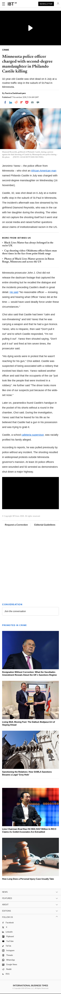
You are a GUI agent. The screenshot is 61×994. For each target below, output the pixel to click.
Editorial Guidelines (44, 525)
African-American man (43, 170)
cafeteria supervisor (33, 434)
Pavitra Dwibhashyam (15, 93)
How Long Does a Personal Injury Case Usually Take (28, 879)
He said (14, 292)
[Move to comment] (37, 102)
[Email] (32, 102)
